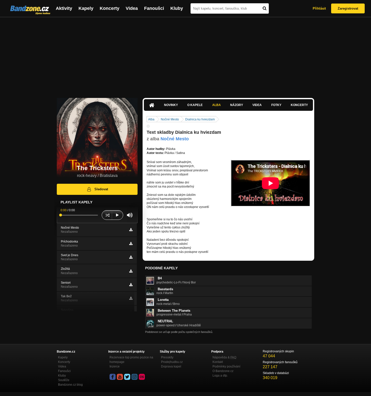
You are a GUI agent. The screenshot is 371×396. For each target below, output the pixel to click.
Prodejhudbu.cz (172, 362)
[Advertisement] (185, 55)
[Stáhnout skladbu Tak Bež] (131, 298)
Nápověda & (224, 357)
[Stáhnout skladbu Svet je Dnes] (131, 257)
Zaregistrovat (348, 8)
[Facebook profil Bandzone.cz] (113, 377)
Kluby (176, 8)
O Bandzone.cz (223, 371)
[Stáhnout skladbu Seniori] (131, 284)
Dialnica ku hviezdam (200, 119)
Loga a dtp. (220, 375)
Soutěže (63, 380)
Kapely (85, 8)
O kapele (195, 105)
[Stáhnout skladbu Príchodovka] (131, 243)
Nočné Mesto (170, 119)
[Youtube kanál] (120, 377)
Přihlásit (319, 8)
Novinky (171, 105)
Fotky (276, 105)
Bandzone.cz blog (70, 384)
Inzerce (115, 366)
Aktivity (64, 8)
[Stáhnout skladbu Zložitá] (131, 271)
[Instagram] (134, 377)
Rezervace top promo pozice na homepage (131, 360)
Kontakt (218, 362)
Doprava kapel (171, 366)
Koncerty (109, 8)
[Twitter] (127, 377)
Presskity (167, 357)
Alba (216, 105)
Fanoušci (154, 8)
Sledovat (101, 189)
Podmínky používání (226, 366)
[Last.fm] (142, 377)
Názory (236, 105)
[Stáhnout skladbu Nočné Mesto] (131, 229)
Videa (132, 8)
